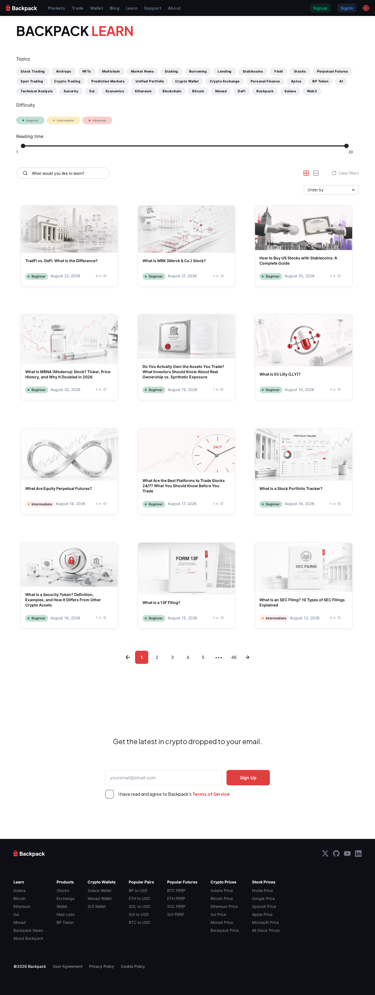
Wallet (96, 7)
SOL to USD (139, 906)
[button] (366, 8)
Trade (77, 7)
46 (234, 657)
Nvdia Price (262, 890)
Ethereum (21, 906)
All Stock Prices (266, 930)
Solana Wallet (99, 890)
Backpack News (28, 930)
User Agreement (67, 966)
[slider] (23, 146)
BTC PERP (176, 890)
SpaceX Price (264, 906)
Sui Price (218, 914)
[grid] (306, 173)
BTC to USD (139, 922)
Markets (56, 7)
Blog (114, 7)
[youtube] (347, 853)
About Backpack (28, 938)
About (174, 7)
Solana (19, 890)
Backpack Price (225, 930)
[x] (325, 853)
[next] (247, 657)
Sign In (347, 7)
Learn (132, 7)
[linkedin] (358, 853)
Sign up (320, 7)
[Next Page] (187, 643)
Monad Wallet (100, 898)
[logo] (21, 8)
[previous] (128, 657)
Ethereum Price (224, 906)
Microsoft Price (265, 922)
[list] (316, 173)
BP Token (65, 922)
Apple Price (262, 914)
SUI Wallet (97, 906)
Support (152, 7)
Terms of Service (211, 794)
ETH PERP (176, 898)
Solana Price (222, 890)
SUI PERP (175, 914)
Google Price (263, 898)
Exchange (65, 898)
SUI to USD (139, 914)
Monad (19, 922)
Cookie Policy (133, 966)
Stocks (63, 890)
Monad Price (222, 922)
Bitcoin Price (222, 898)
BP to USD (138, 890)
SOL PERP (176, 906)
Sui (16, 914)
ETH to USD (139, 898)
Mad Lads (65, 914)
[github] (336, 853)
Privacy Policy (101, 966)
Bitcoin (19, 898)
